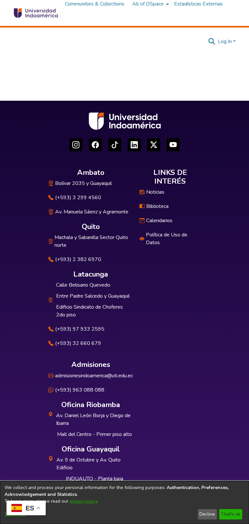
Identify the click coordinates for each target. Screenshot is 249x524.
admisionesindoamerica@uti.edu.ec (94, 375)
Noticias (155, 192)
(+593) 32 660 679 (78, 343)
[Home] (35, 12)
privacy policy (83, 501)
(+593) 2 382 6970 (78, 259)
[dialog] (124, 502)
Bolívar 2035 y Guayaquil (83, 183)
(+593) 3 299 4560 (78, 197)
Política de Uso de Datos (166, 238)
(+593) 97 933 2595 (79, 329)
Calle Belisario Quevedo (83, 285)
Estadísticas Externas (198, 3)
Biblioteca (157, 206)
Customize (15, 514)
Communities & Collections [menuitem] (94, 3)
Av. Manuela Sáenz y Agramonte (91, 211)
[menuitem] (150, 4)
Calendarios (159, 220)
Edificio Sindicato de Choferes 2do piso (89, 310)
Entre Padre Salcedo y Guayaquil (93, 296)
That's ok (230, 514)
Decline (207, 514)
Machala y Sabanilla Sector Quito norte (91, 241)
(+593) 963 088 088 (79, 389)
